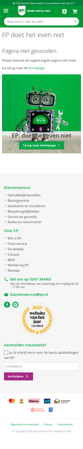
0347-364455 (40, 279)
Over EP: (11, 230)
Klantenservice (17, 187)
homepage (37, 68)
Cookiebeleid (65, 424)
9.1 (73, 3)
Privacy (48, 424)
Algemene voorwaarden (24, 424)
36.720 (16, 3)
